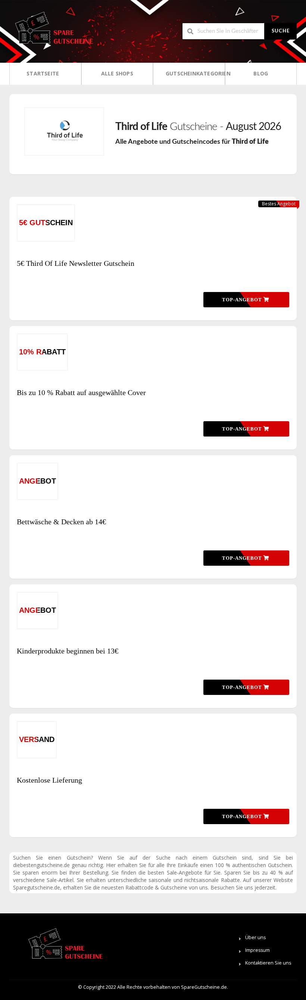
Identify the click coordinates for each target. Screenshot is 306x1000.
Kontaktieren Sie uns (268, 963)
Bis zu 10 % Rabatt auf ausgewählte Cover (81, 392)
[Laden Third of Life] (64, 131)
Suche (281, 31)
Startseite (42, 73)
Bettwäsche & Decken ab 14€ (61, 522)
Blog (260, 73)
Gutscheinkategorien (191, 73)
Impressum (257, 950)
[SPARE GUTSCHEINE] (52, 30)
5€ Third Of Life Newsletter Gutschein (75, 263)
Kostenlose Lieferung (49, 780)
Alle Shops (117, 73)
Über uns (255, 937)
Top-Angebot (242, 299)
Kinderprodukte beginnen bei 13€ (67, 651)
